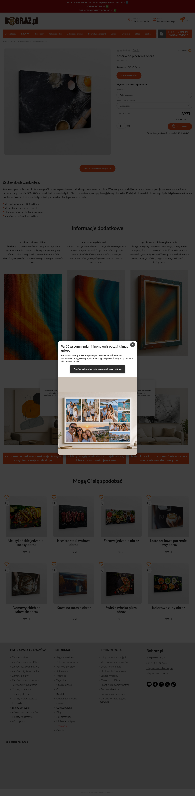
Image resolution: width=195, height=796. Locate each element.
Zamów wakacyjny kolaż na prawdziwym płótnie (97, 369)
